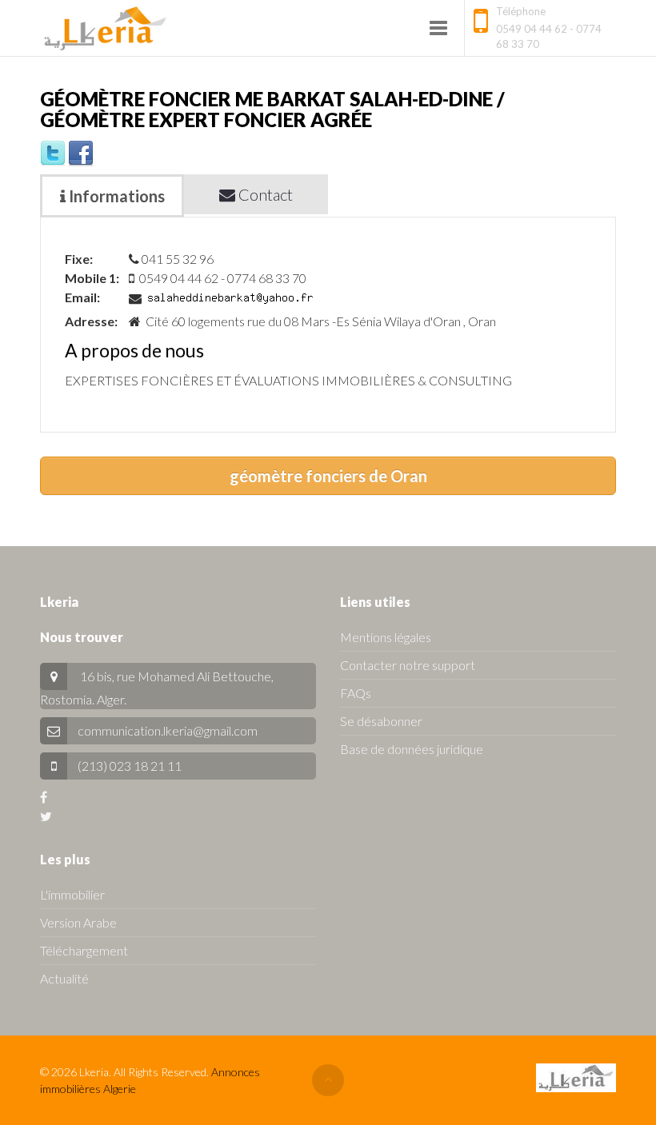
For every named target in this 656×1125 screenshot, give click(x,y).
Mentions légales (385, 636)
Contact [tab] (264, 194)
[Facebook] (81, 151)
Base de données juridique (411, 748)
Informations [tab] (115, 195)
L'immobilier (72, 894)
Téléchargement (84, 950)
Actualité (64, 978)
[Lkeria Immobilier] (105, 28)
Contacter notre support (407, 664)
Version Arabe (78, 922)
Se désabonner (381, 720)
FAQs (355, 692)
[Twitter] (53, 151)
